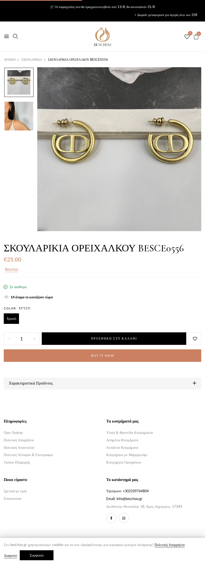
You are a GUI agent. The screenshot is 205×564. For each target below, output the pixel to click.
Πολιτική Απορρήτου (19, 440)
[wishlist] (187, 37)
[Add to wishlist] (195, 338)
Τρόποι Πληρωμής (17, 462)
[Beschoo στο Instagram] (124, 518)
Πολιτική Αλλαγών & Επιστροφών (28, 455)
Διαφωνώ (10, 555)
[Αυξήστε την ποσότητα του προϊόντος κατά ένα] (34, 339)
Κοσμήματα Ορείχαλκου (123, 462)
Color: (17, 308)
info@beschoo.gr (129, 499)
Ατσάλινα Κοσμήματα (122, 447)
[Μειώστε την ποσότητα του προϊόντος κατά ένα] (9, 339)
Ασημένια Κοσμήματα (122, 440)
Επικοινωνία (12, 498)
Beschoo (11, 269)
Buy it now (102, 355)
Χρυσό (11, 318)
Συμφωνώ (37, 555)
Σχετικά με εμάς (15, 491)
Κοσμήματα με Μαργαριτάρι (126, 455)
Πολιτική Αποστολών (19, 447)
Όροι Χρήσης (13, 432)
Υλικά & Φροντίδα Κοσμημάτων (129, 432)
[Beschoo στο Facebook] (111, 518)
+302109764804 (136, 491)
